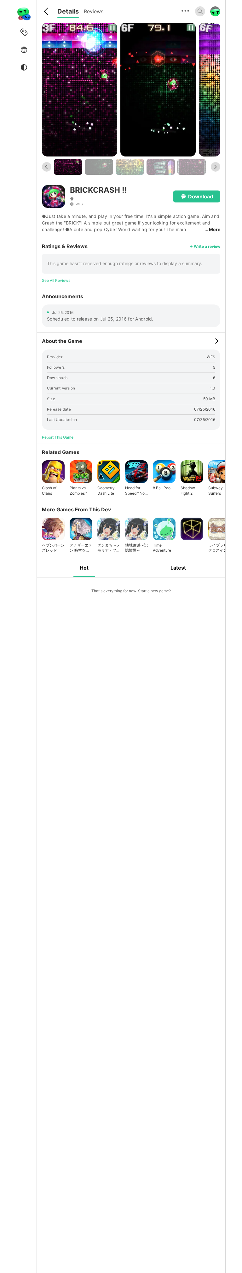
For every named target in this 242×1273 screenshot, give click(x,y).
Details (68, 11)
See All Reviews (56, 280)
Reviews (93, 11)
